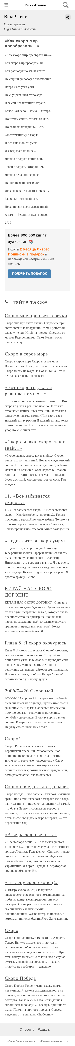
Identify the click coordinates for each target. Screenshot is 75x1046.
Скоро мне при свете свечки (36, 315)
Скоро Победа (20, 978)
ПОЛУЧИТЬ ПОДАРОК (29, 273)
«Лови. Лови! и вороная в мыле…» (27, 1041)
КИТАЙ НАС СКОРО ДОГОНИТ (28, 591)
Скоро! (12, 738)
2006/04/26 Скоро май (29, 690)
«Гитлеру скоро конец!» (31, 882)
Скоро (11, 930)
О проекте (27, 1029)
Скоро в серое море (26, 353)
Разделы (44, 1029)
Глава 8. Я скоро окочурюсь (35, 642)
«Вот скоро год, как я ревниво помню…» (28, 390)
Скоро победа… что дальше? (37, 786)
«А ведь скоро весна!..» (31, 834)
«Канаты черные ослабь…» (56, 1041)
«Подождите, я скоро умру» (35, 540)
